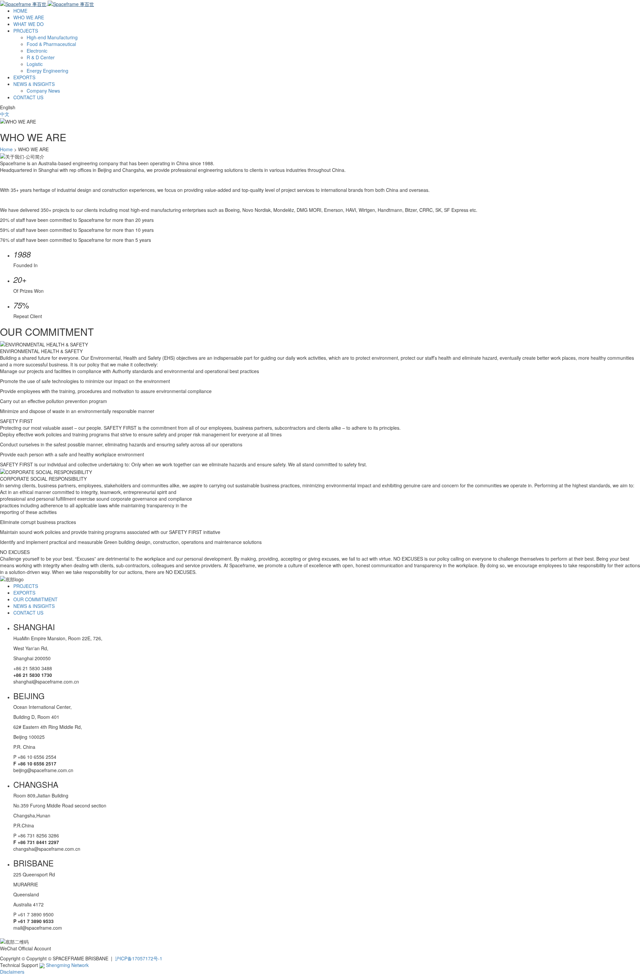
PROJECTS (25, 30)
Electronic (37, 50)
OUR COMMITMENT (35, 599)
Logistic (35, 64)
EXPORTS (24, 77)
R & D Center (41, 57)
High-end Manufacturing (52, 37)
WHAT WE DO (28, 24)
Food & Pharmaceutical (51, 44)
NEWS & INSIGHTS (34, 84)
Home (6, 149)
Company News (43, 90)
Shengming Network (67, 965)
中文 (4, 114)
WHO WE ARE (28, 17)
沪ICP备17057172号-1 (138, 958)
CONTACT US (28, 97)
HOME (20, 10)
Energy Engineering (47, 70)
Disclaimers (12, 971)
